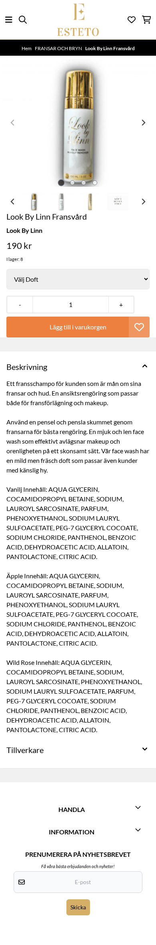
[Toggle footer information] (139, 807)
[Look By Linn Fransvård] (78, 123)
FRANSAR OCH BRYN (59, 48)
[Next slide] (143, 122)
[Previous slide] (12, 122)
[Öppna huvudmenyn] (9, 19)
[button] (139, 327)
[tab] (61, 183)
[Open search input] (23, 20)
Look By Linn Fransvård (110, 48)
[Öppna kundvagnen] (146, 19)
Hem (27, 48)
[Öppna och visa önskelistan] (131, 19)
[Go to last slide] (12, 201)
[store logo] (78, 19)
